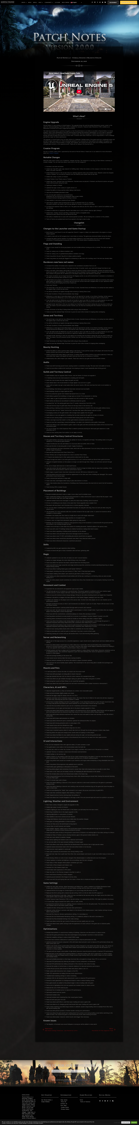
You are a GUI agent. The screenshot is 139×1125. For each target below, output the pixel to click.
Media (35, 2)
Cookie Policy (117, 1122)
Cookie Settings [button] (125, 1122)
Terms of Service (68, 1081)
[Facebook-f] (97, 2)
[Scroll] (105, 2)
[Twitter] (100, 2)
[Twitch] (92, 2)
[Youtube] (102, 2)
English (74, 2)
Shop (40, 2)
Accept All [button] (134, 1122)
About (23, 2)
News (29, 2)
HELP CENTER (65, 2)
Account (57, 2)
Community (48, 2)
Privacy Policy (81, 1080)
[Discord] (95, 2)
